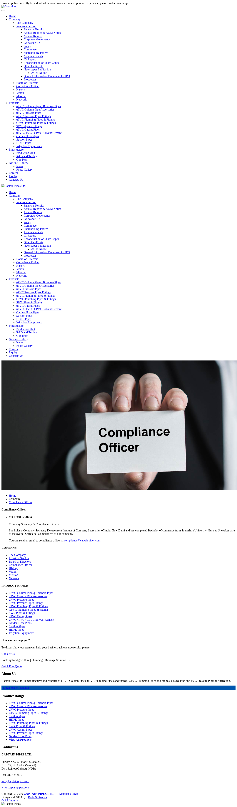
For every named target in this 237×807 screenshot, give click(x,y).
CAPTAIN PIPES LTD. (39, 793)
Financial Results (34, 29)
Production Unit (25, 152)
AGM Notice (39, 72)
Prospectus (30, 79)
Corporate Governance (37, 39)
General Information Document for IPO (47, 76)
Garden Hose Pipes (27, 136)
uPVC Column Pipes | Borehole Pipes (38, 106)
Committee (30, 49)
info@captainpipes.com (15, 781)
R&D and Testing (26, 156)
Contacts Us (16, 179)
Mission (21, 96)
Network (21, 99)
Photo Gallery (24, 169)
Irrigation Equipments (29, 146)
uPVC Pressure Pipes (28, 112)
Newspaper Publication (37, 69)
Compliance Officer (27, 86)
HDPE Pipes (23, 142)
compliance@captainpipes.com (82, 540)
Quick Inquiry (9, 800)
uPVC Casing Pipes (28, 129)
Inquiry (13, 176)
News (19, 166)
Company (14, 19)
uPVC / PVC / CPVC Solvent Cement (38, 132)
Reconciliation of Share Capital (42, 62)
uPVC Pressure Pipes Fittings (33, 116)
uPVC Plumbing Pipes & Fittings (35, 119)
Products (14, 102)
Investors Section (26, 26)
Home (12, 16)
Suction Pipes (24, 139)
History (20, 89)
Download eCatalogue (16, 687)
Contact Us (8, 653)
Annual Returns (33, 36)
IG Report (30, 59)
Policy (27, 46)
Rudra (37, 797)
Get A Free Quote (11, 666)
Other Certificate (33, 66)
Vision (20, 92)
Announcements (33, 56)
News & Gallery (18, 162)
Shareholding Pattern (36, 52)
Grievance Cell (32, 42)
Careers (13, 172)
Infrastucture (16, 149)
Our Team (22, 159)
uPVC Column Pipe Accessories (35, 109)
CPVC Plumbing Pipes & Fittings (36, 122)
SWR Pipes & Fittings (29, 126)
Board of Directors (27, 82)
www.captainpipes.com (15, 787)
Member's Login (69, 793)
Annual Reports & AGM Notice (42, 32)
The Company (24, 22)
